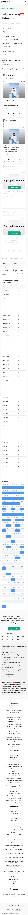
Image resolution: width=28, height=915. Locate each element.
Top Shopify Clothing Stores (14, 798)
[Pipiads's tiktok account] (16, 906)
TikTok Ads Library (14, 762)
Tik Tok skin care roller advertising (11, 662)
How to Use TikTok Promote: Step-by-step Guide (14, 858)
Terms (13, 909)
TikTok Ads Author (14, 818)
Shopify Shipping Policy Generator (14, 739)
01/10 (19, 837)
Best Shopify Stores (14, 791)
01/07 (19, 839)
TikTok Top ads (14, 813)
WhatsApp (14, 881)
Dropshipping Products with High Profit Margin (14, 785)
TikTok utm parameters (14, 708)
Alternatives (14, 769)
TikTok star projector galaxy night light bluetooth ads (12, 671)
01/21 (8, 837)
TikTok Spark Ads (14, 757)
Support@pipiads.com (14, 879)
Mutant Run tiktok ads (19, 636)
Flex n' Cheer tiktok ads (8, 639)
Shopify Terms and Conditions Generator (14, 734)
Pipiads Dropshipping (14, 782)
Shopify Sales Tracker (14, 705)
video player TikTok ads (8, 652)
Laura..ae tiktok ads (19, 639)
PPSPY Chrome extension (14, 744)
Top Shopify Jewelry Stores (14, 796)
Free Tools (14, 742)
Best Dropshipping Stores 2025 (14, 778)
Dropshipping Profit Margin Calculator (14, 726)
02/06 (14, 834)
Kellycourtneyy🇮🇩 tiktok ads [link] (7, 8)
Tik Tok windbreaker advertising (10, 655)
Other (22, 830)
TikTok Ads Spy (14, 755)
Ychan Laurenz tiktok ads (3, 639)
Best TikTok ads (14, 816)
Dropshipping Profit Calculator (14, 724)
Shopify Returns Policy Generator (14, 737)
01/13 (14, 837)
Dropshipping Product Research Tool (14, 780)
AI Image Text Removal (14, 776)
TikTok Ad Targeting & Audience (14, 710)
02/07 (8, 834)
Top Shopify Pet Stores (14, 793)
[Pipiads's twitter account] (12, 906)
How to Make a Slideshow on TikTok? (14, 869)
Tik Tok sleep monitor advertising (11, 665)
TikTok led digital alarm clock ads (11, 677)
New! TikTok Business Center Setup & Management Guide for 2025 (14, 850)
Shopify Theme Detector (14, 712)
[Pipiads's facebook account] (9, 906)
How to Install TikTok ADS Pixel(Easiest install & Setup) (14, 872)
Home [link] (2, 6)
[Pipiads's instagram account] (19, 906)
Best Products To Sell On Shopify (14, 800)
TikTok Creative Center (14, 764)
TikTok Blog (14, 811)
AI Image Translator (14, 773)
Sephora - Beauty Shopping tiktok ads (24, 636)
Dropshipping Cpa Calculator (14, 719)
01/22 (19, 834)
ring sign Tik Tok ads (7, 660)
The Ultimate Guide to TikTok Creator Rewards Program (14, 854)
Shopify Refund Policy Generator (14, 731)
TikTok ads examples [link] (10, 6)
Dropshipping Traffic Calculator (14, 717)
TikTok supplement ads (8, 674)
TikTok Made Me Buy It (14, 789)
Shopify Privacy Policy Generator (14, 728)
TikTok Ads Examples (14, 809)
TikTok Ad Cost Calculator (14, 722)
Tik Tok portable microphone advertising (13, 657)
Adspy (14, 753)
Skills (14, 759)
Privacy (8, 909)
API (14, 884)
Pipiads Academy (14, 820)
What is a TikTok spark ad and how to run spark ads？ (14, 865)
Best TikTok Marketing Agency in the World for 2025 (14, 862)
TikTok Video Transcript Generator (14, 766)
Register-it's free (14, 187)
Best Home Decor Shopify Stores (14, 802)
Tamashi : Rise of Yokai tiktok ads (14, 639)
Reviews (14, 771)
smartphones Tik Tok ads (8, 667)
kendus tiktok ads (3, 636)
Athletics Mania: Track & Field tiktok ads (14, 636)
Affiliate (14, 746)
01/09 (8, 839)
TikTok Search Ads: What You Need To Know (14, 846)
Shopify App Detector (14, 715)
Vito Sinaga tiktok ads (8, 636)
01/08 (14, 839)
